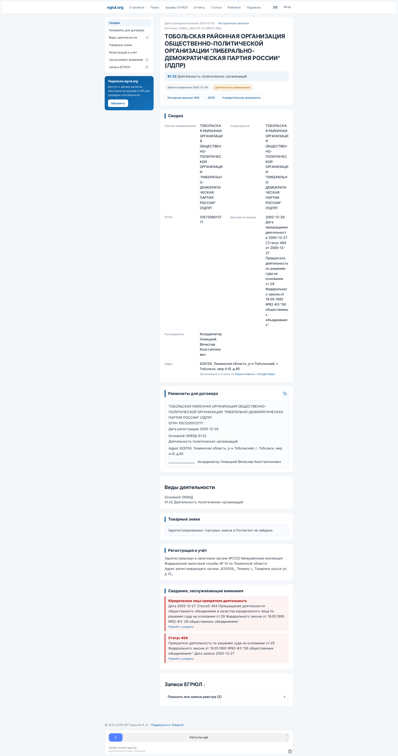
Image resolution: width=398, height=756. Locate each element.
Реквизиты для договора (126, 30)
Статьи (216, 7)
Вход (287, 6)
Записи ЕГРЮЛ (128, 67)
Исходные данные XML (183, 97)
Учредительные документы (241, 97)
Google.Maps (266, 374)
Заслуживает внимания (128, 59)
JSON (211, 97)
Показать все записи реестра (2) (226, 697)
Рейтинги (234, 7)
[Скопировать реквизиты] (285, 393)
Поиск (154, 7)
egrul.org (115, 7)
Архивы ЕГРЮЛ (176, 7)
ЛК (275, 7)
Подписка (254, 7)
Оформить (118, 103)
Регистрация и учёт (123, 52)
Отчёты (199, 7)
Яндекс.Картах (244, 374)
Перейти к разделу (181, 626)
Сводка (114, 22)
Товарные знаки (120, 45)
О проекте (136, 7)
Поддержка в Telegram (167, 725)
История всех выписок (233, 23)
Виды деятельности (128, 37)
